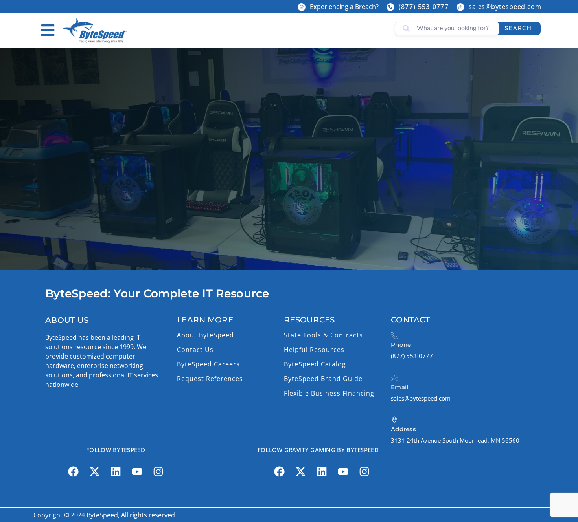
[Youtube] (136, 471)
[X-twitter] (94, 471)
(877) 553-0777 (424, 6)
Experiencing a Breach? (344, 6)
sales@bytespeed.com (505, 6)
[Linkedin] (115, 471)
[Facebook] (73, 471)
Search (518, 28)
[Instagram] (158, 471)
